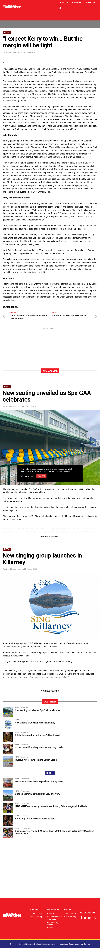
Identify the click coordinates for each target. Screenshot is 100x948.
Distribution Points (55, 916)
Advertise (90, 2)
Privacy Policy (36, 916)
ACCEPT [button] (41, 476)
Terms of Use (36, 913)
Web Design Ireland (72, 944)
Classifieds (77, 2)
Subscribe (63, 2)
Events (50, 927)
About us (51, 913)
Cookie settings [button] (28, 476)
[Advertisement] (50, 13)
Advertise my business (52, 923)
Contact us (51, 919)
